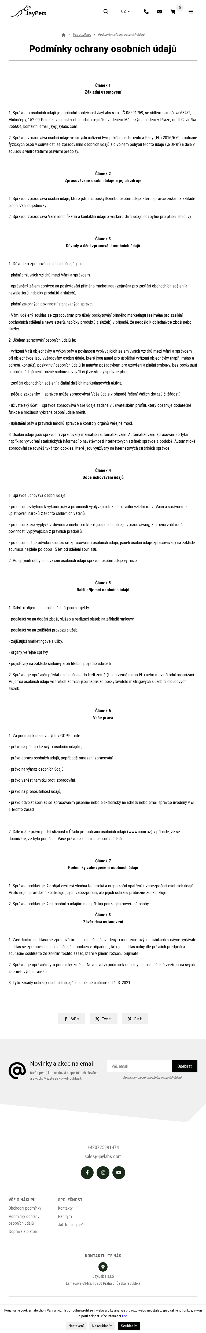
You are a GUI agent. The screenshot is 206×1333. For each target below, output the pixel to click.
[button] (71, 1018)
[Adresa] (103, 1266)
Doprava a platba (23, 1231)
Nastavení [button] (76, 1326)
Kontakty (65, 1208)
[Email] (159, 11)
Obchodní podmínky (25, 1208)
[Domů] (28, 11)
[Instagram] (103, 1172)
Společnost (70, 1199)
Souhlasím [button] (129, 1326)
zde (124, 1316)
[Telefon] (146, 11)
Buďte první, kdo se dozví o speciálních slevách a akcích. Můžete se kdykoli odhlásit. (64, 1075)
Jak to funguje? (71, 1224)
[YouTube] (118, 1172)
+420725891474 (103, 1147)
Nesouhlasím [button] (102, 1326)
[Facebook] (87, 1172)
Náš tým (65, 1216)
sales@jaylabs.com (103, 1156)
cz (128, 13)
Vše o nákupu (22, 1199)
